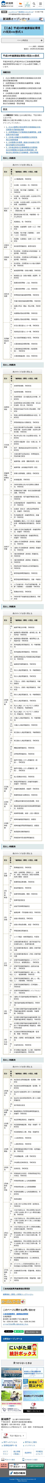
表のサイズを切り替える (22, 165)
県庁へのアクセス (10, 1442)
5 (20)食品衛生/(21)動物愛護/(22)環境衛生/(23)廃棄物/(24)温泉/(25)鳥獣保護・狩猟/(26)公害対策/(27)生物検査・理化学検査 (22, 149)
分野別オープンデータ (12, 1339)
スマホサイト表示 (31, 1460)
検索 (34, 4)
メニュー (40, 4)
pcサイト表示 (10, 1460)
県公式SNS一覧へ (33, 1332)
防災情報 (20, 4)
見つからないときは (22, 1363)
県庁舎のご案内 (31, 1442)
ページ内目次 (22, 40)
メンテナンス (30, 1445)
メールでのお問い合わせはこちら (15, 1324)
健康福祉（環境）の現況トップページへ (18, 1294)
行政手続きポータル (27, 4)
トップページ (12, 12)
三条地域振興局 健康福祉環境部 (15, 1314)
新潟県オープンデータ (26, 12)
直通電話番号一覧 (10, 1445)
